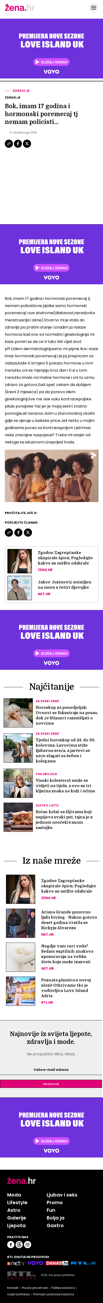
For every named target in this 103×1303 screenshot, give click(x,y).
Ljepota (16, 1225)
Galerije (16, 1217)
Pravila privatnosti (35, 1287)
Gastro (55, 1225)
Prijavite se (51, 1083)
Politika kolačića (63, 1287)
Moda (14, 1194)
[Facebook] (18, 147)
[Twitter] (27, 147)
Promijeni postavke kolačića (53, 1294)
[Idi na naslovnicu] (20, 10)
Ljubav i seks (62, 1194)
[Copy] (9, 147)
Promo (55, 1202)
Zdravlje (20, 90)
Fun (51, 1210)
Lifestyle (17, 1202)
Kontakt (12, 1287)
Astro (13, 1210)
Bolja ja (55, 1217)
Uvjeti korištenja (18, 1294)
